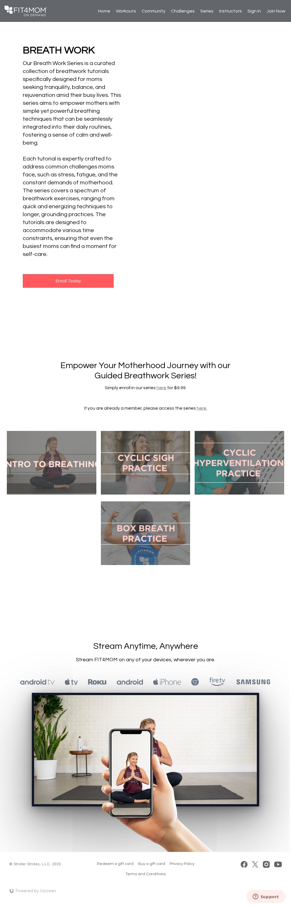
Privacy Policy (182, 864)
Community (153, 11)
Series (206, 11)
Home (104, 11)
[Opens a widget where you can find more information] (265, 897)
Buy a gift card (151, 864)
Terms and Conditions (145, 874)
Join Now (276, 11)
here (162, 387)
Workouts (126, 11)
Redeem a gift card (115, 864)
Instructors (230, 11)
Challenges (183, 11)
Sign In (254, 11)
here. (202, 408)
